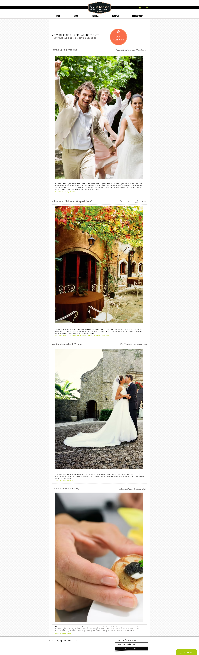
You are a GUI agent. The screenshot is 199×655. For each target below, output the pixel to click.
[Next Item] (139, 117)
